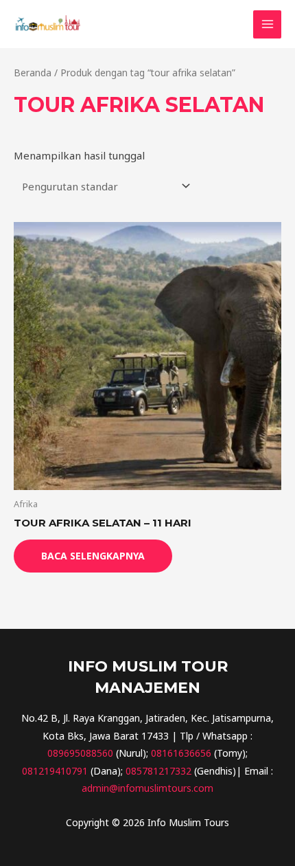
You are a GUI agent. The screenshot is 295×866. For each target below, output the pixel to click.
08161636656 (181, 752)
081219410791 (55, 770)
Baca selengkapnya (93, 555)
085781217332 (158, 770)
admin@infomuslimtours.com (147, 788)
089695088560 (80, 752)
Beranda (32, 72)
